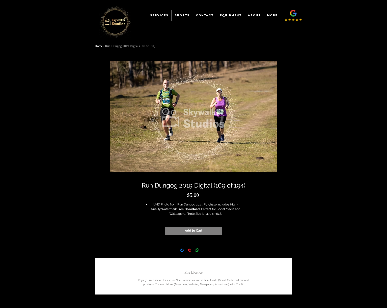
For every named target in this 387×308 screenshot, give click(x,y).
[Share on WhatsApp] (197, 250)
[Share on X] (205, 250)
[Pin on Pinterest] (189, 250)
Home (99, 46)
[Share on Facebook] (182, 250)
